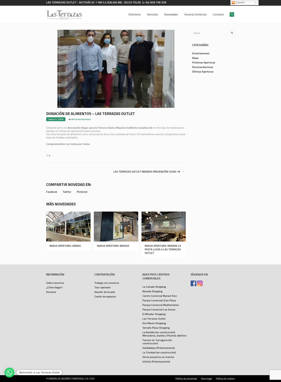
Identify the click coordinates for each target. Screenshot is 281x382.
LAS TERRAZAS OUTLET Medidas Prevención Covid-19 (147, 172)
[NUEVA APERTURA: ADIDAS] (68, 226)
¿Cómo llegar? (54, 287)
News (195, 58)
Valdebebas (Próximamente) (158, 348)
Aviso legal (206, 378)
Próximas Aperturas (203, 62)
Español (240, 2)
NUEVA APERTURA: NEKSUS (113, 246)
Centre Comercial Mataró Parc (159, 296)
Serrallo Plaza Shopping (156, 328)
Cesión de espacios (105, 296)
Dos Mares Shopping (154, 323)
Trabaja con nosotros (106, 283)
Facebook (51, 192)
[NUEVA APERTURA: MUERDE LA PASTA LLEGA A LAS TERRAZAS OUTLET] (163, 226)
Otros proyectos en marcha (158, 357)
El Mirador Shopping (154, 314)
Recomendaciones (81, 119)
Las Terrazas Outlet (154, 319)
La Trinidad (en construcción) (159, 352)
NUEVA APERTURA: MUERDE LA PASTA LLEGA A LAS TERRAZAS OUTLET (163, 249)
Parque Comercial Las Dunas (158, 309)
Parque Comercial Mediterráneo (160, 305)
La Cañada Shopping (154, 287)
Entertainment (200, 53)
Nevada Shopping (152, 291)
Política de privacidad (186, 378)
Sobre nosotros (55, 283)
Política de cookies (225, 378)
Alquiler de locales (104, 292)
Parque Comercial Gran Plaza (159, 300)
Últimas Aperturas (203, 72)
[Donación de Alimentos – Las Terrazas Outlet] (115, 68)
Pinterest (82, 192)
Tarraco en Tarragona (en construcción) (157, 341)
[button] (9, 372)
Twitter (67, 192)
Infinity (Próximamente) (156, 361)
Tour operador (102, 287)
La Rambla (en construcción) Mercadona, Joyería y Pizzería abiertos (164, 333)
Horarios (51, 292)
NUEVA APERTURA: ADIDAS (65, 246)
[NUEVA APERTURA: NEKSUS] (116, 226)
